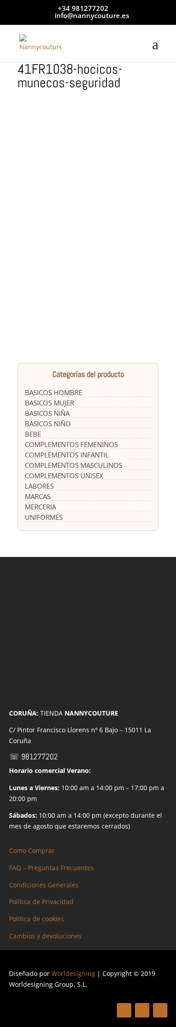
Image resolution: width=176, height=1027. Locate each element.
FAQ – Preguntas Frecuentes (51, 867)
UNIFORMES (44, 517)
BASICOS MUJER (49, 403)
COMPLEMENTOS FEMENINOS (71, 444)
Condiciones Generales (44, 885)
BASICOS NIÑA (47, 413)
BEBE (33, 434)
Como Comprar (32, 850)
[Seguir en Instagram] (160, 1010)
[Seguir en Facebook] (124, 1010)
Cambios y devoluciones (45, 936)
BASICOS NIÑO (48, 423)
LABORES (39, 486)
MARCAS (38, 496)
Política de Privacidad (41, 901)
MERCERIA (40, 507)
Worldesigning (73, 973)
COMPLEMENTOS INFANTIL (67, 455)
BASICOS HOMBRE (53, 392)
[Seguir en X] (142, 1010)
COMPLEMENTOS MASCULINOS (73, 465)
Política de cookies (36, 918)
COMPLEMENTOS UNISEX (64, 475)
